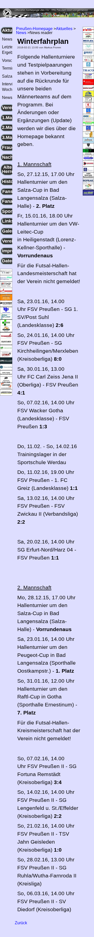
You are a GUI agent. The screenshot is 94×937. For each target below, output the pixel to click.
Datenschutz (8, 260)
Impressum (8, 250)
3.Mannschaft (8, 137)
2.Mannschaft (8, 127)
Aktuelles (8, 30)
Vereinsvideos (8, 241)
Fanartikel (8, 201)
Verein (8, 107)
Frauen (8, 147)
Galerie (8, 231)
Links (8, 221)
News (21, 33)
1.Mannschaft (8, 117)
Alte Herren (8, 169)
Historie (8, 181)
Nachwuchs (8, 157)
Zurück (21, 923)
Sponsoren (8, 211)
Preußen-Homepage (34, 29)
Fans (7, 191)
